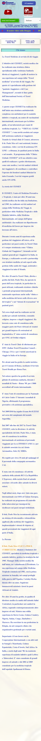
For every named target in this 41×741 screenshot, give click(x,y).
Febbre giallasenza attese (30, 42)
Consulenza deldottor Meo (11, 42)
